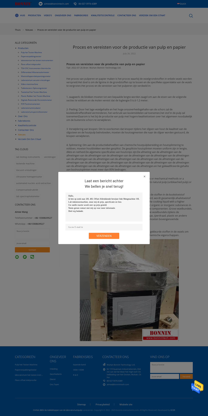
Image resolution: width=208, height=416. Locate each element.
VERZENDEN (104, 235)
